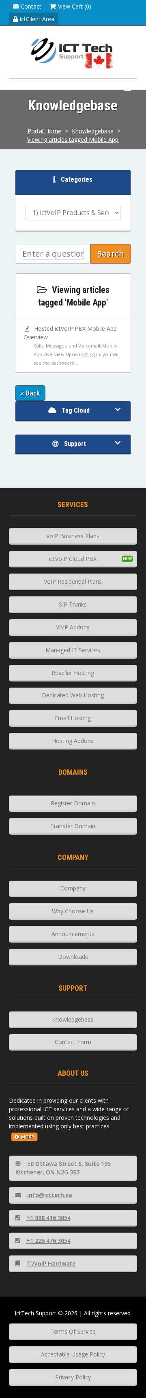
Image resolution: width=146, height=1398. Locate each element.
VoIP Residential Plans (73, 581)
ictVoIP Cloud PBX (73, 559)
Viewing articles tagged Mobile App (72, 139)
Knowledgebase (93, 131)
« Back (30, 393)
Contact (31, 6)
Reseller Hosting (73, 673)
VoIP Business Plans (72, 536)
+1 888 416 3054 (48, 1218)
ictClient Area (37, 19)
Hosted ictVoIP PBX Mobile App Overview (72, 345)
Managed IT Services (72, 650)
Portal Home (44, 131)
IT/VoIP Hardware (50, 1263)
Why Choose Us (73, 911)
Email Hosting (73, 718)
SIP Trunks (73, 604)
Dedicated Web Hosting (73, 695)
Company (73, 888)
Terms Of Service (73, 1331)
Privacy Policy (73, 1377)
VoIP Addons (73, 627)
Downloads (73, 957)
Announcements (73, 934)
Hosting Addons (73, 741)
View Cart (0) (74, 6)
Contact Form (73, 1042)
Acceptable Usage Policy (73, 1354)
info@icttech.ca (49, 1195)
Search (110, 253)
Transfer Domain (72, 826)
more (27, 1137)
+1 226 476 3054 (48, 1240)
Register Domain (73, 803)
